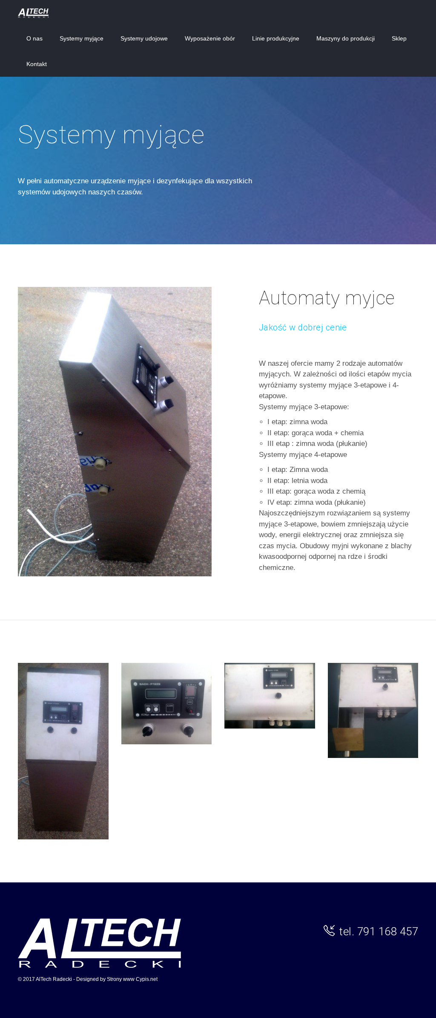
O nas (34, 38)
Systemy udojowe (144, 38)
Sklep (399, 38)
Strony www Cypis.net (132, 979)
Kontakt (36, 64)
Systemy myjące (81, 38)
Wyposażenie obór (210, 38)
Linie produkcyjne (275, 38)
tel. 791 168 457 (378, 931)
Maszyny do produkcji (345, 38)
